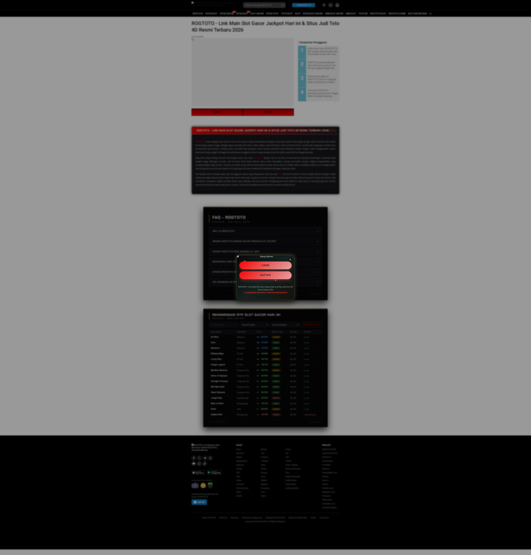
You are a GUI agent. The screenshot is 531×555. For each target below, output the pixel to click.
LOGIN (265, 265)
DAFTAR (265, 275)
